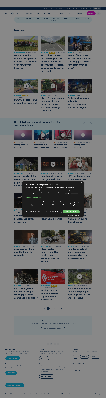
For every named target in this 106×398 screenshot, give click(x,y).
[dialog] (53, 199)
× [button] (81, 182)
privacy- (67, 193)
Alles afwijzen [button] (54, 211)
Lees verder (29, 195)
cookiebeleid (74, 193)
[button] (53, 197)
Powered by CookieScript (74, 215)
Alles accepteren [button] (71, 211)
